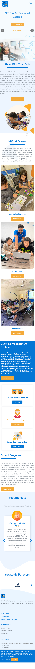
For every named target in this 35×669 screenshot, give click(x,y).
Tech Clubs (5, 614)
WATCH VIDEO (16, 30)
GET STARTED (17, 24)
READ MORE (17, 99)
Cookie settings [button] (6, 659)
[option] (17, 533)
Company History (6, 628)
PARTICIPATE (17, 424)
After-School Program (17, 214)
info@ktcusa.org (5, 645)
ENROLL (17, 402)
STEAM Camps (17, 271)
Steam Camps (6, 617)
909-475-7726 (5, 648)
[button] (3, 585)
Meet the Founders (6, 631)
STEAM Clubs (17, 328)
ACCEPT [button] (14, 659)
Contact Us (4, 633)
